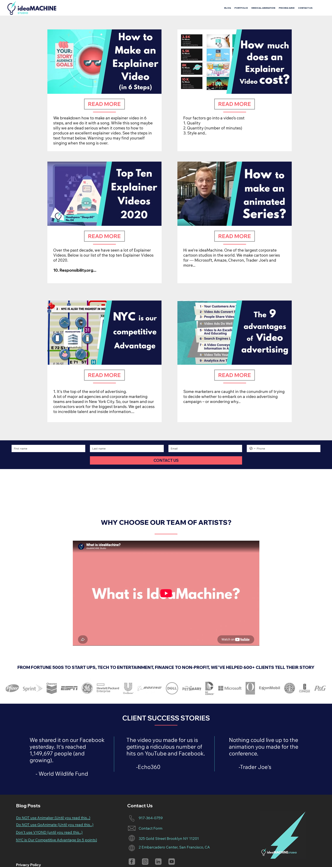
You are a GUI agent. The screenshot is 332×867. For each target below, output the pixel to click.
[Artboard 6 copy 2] (131, 861)
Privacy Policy (28, 865)
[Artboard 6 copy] (158, 861)
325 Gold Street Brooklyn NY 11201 (169, 838)
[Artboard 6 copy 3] (145, 861)
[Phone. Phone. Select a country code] (252, 448)
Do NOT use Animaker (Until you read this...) (53, 817)
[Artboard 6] (171, 861)
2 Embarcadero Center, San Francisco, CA (174, 847)
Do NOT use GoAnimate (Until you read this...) (54, 824)
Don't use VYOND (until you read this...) (49, 832)
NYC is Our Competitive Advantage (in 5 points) (56, 840)
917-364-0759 (151, 818)
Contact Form (150, 828)
